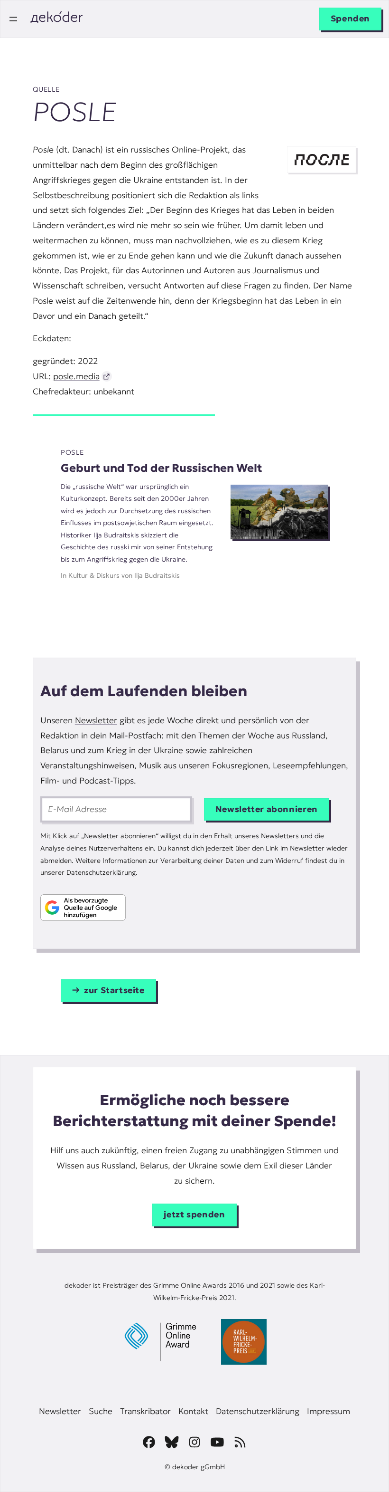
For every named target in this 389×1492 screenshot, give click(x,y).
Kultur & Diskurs (94, 575)
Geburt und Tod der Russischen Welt (161, 468)
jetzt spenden (194, 1214)
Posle (72, 452)
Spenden (350, 18)
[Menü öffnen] (13, 19)
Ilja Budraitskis (157, 575)
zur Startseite (114, 990)
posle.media (76, 376)
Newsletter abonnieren (266, 809)
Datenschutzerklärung (101, 872)
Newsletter (96, 720)
